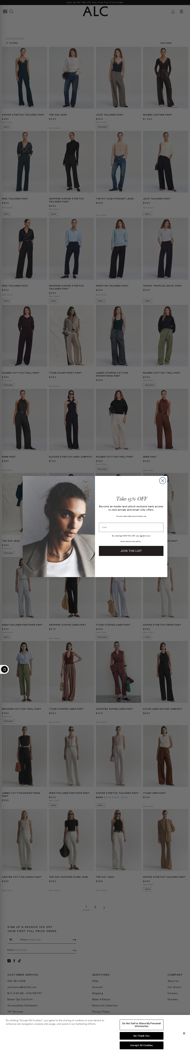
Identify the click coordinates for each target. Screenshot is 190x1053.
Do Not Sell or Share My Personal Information (141, 1025)
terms (122, 541)
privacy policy (135, 541)
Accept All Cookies (141, 1045)
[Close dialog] (162, 480)
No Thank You (142, 1035)
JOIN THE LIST (131, 551)
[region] (95, 1034)
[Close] (184, 1033)
